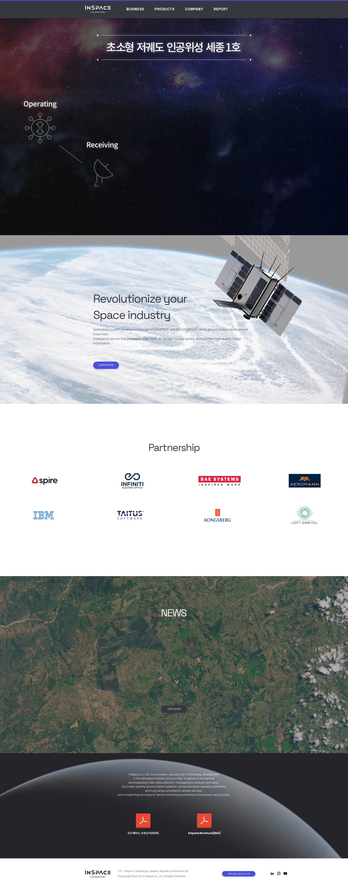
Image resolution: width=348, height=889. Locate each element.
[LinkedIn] (272, 873)
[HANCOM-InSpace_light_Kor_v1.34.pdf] (143, 821)
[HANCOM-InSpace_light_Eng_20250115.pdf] (204, 821)
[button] (135, 9)
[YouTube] (285, 873)
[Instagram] (279, 873)
